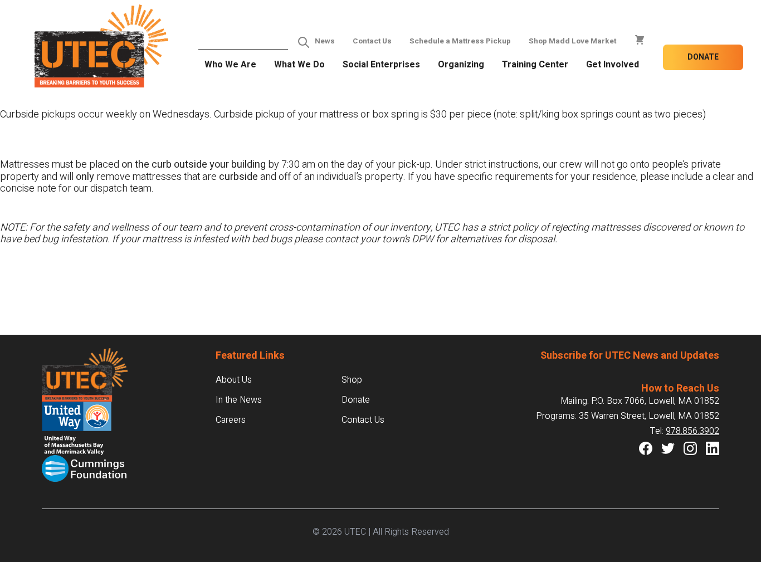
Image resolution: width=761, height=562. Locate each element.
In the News (239, 400)
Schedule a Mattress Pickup (460, 41)
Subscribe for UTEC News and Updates (629, 355)
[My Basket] (639, 40)
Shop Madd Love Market (572, 41)
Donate (703, 57)
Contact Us (372, 41)
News (325, 41)
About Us (234, 380)
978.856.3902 (692, 431)
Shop (352, 380)
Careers (231, 420)
